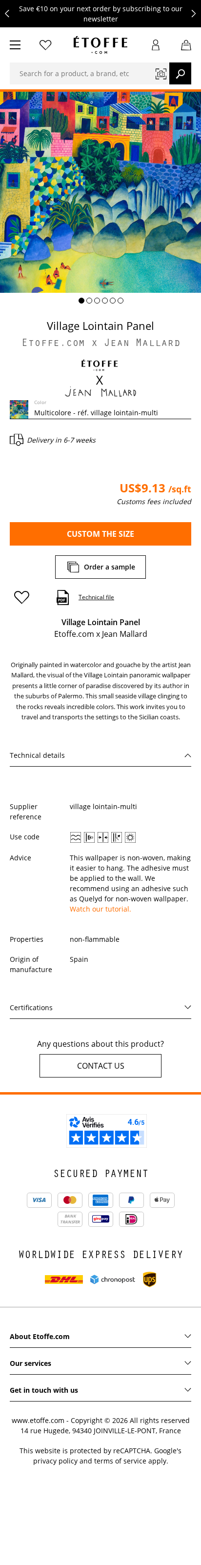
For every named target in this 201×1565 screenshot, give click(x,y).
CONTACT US (100, 1065)
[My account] (156, 45)
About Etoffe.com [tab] (40, 1336)
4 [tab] (105, 301)
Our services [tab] (30, 1363)
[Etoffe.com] (100, 45)
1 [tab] (81, 301)
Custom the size (100, 533)
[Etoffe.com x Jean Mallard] (100, 377)
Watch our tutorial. (100, 909)
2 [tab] (89, 301)
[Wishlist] (45, 45)
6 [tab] (120, 301)
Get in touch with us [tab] (44, 1390)
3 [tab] (97, 301)
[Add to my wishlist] (26, 598)
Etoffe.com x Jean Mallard (100, 344)
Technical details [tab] (37, 755)
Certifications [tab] (31, 1007)
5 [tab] (113, 301)
